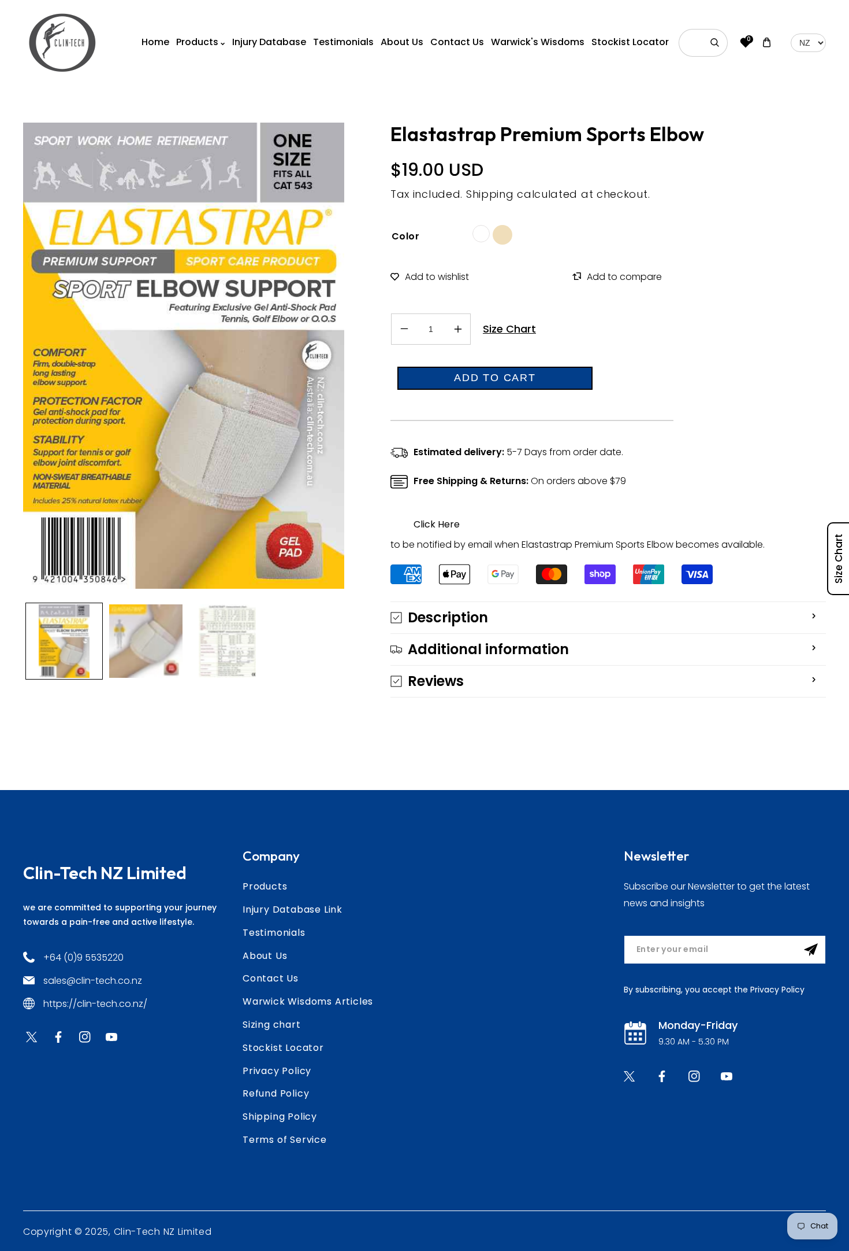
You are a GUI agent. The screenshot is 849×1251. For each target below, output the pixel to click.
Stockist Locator (283, 1047)
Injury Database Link (292, 909)
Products (265, 886)
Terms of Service (285, 1139)
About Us (265, 955)
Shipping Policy (280, 1116)
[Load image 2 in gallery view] (146, 641)
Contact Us (271, 978)
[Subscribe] (810, 950)
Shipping (490, 194)
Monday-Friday (698, 1025)
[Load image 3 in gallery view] (227, 641)
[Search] (715, 43)
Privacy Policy (277, 1070)
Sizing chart (272, 1024)
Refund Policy (276, 1093)
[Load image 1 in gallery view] (64, 641)
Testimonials (274, 932)
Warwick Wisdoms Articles (308, 1001)
